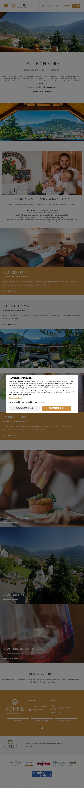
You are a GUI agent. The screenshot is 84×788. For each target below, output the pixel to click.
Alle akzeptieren (56, 408)
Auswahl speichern (24, 408)
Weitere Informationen (15, 398)
